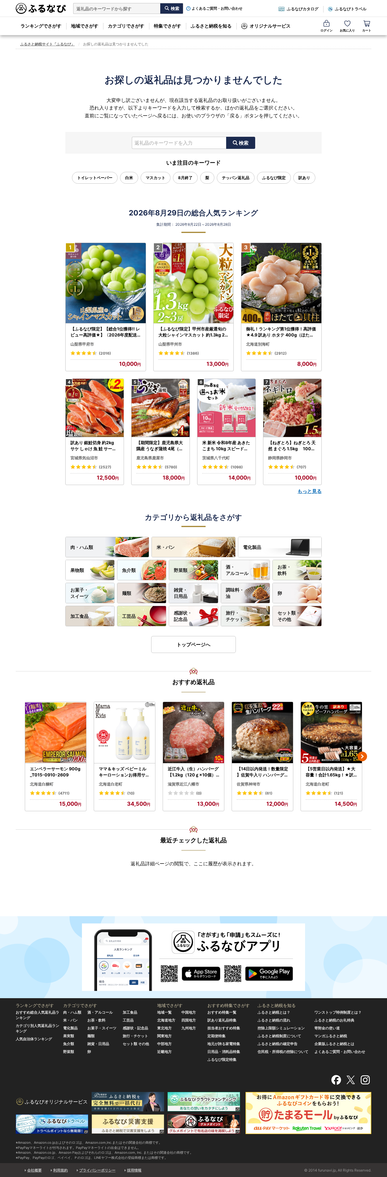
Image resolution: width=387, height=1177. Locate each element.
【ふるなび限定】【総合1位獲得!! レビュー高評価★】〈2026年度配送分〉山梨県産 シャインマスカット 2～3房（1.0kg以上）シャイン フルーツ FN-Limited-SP (105, 332)
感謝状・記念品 (183, 616)
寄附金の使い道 (327, 1028)
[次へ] (362, 756)
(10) (131, 793)
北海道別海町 (258, 344)
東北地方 (164, 1028)
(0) (199, 793)
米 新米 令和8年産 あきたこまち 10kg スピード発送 (226, 445)
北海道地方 (166, 1020)
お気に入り (347, 30)
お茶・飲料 (284, 570)
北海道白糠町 (42, 784)
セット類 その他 (136, 1043)
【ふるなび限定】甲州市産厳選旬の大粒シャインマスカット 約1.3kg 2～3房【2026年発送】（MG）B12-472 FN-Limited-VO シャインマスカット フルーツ (192, 332)
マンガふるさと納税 (330, 1036)
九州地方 (188, 1028)
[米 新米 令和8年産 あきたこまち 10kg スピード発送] (226, 408)
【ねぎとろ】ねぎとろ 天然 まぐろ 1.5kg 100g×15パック (292, 445)
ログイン (326, 30)
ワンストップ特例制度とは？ (338, 1012)
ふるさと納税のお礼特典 (334, 1020)
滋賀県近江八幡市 (183, 784)
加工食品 (79, 616)
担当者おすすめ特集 (223, 1028)
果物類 (77, 570)
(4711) (64, 793)
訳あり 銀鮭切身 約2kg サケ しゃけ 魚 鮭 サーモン (93, 445)
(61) (268, 793)
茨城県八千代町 (216, 457)
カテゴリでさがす (126, 26)
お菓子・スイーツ (79, 593)
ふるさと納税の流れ (274, 1020)
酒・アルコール (237, 570)
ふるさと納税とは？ (274, 1012)
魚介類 (129, 570)
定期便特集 (216, 1036)
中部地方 (164, 1043)
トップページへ (193, 644)
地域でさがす (84, 26)
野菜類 (180, 570)
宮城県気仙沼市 (84, 457)
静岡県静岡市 (280, 457)
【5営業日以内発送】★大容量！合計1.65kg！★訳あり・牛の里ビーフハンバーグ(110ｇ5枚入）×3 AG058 (331, 772)
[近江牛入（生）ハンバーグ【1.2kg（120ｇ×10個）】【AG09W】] (193, 732)
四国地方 (188, 1020)
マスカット (155, 177)
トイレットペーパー (94, 177)
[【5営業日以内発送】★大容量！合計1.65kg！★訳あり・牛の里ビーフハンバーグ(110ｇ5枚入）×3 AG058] (331, 732)
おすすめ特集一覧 (221, 1012)
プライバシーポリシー (97, 1170)
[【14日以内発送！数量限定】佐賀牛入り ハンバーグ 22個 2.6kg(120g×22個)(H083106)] (262, 732)
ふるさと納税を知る (211, 26)
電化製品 (252, 547)
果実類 (68, 1036)
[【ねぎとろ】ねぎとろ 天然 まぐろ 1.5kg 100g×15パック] (292, 408)
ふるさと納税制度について (279, 1036)
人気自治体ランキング (34, 1039)
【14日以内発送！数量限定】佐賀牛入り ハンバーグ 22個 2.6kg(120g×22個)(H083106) (262, 772)
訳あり (304, 177)
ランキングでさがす (41, 26)
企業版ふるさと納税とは (334, 1043)
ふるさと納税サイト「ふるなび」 (47, 44)
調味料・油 (235, 593)
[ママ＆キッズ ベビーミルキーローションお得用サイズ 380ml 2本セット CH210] (124, 732)
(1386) (193, 353)
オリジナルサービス (270, 26)
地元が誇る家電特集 (223, 1043)
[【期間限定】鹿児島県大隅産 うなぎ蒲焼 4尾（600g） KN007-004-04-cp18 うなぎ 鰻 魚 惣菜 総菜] (161, 408)
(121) (338, 793)
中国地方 (188, 1012)
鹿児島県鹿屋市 (150, 457)
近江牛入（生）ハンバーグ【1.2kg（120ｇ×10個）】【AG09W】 (193, 772)
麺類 (126, 593)
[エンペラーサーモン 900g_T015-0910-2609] (55, 732)
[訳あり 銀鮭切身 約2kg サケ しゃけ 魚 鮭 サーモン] (95, 408)
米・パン (166, 547)
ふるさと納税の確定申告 (278, 1043)
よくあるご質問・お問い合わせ (217, 8)
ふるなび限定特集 (221, 1059)
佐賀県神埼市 (248, 784)
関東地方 (164, 1036)
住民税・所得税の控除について (283, 1051)
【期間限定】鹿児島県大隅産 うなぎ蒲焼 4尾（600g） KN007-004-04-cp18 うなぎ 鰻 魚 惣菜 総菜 (160, 445)
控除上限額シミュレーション (281, 1028)
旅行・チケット (235, 616)
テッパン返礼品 (235, 177)
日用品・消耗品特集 (223, 1051)
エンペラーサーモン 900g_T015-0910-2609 (55, 771)
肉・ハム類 (81, 547)
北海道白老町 (110, 784)
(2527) (105, 467)
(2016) (105, 353)
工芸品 (129, 616)
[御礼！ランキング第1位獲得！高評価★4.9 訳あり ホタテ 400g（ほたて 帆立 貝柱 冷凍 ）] (281, 283)
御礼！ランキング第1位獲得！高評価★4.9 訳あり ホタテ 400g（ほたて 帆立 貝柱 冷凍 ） (281, 332)
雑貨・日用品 (180, 593)
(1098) (237, 467)
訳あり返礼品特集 (221, 1020)
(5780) (171, 467)
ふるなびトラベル (350, 8)
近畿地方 (164, 1051)
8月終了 (185, 177)
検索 (244, 143)
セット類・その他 (289, 616)
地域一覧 (164, 1012)
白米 (129, 177)
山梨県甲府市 (82, 344)
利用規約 (60, 1170)
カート (366, 30)
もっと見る (310, 491)
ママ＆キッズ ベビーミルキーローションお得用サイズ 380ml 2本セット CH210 (124, 772)
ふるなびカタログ (302, 8)
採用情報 (134, 1170)
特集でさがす (167, 26)
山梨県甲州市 (170, 344)
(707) (301, 467)
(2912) (281, 353)
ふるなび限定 (274, 177)
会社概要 (34, 1170)
